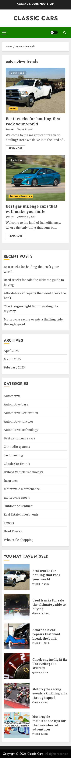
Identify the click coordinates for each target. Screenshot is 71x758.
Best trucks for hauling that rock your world (33, 121)
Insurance (11, 481)
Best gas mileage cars (21, 196)
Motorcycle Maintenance (22, 489)
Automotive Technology (21, 430)
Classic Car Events (17, 464)
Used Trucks (13, 531)
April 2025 (11, 351)
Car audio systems (17, 447)
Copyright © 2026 (15, 754)
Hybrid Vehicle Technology (23, 472)
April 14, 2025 (42, 613)
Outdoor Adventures (19, 506)
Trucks (13, 108)
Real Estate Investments (21, 514)
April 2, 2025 (41, 734)
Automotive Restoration (21, 413)
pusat (11, 129)
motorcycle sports (17, 497)
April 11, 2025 (42, 643)
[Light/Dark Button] (54, 32)
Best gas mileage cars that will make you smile (31, 209)
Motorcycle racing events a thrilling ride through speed (49, 693)
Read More (15, 148)
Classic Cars (35, 18)
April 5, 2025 (41, 702)
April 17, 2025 (26, 129)
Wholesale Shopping (19, 540)
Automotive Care (16, 404)
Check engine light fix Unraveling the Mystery (49, 663)
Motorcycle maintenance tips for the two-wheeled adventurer (49, 723)
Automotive (12, 396)
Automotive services (18, 421)
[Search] (64, 32)
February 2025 (14, 367)
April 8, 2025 (41, 672)
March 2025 (12, 359)
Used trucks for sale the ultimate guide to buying (49, 604)
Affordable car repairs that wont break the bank (46, 634)
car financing (13, 455)
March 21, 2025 (27, 217)
